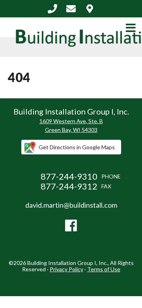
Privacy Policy (66, 269)
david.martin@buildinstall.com (71, 8)
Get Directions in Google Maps (77, 147)
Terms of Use (103, 269)
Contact (89, 8)
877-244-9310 (52, 8)
